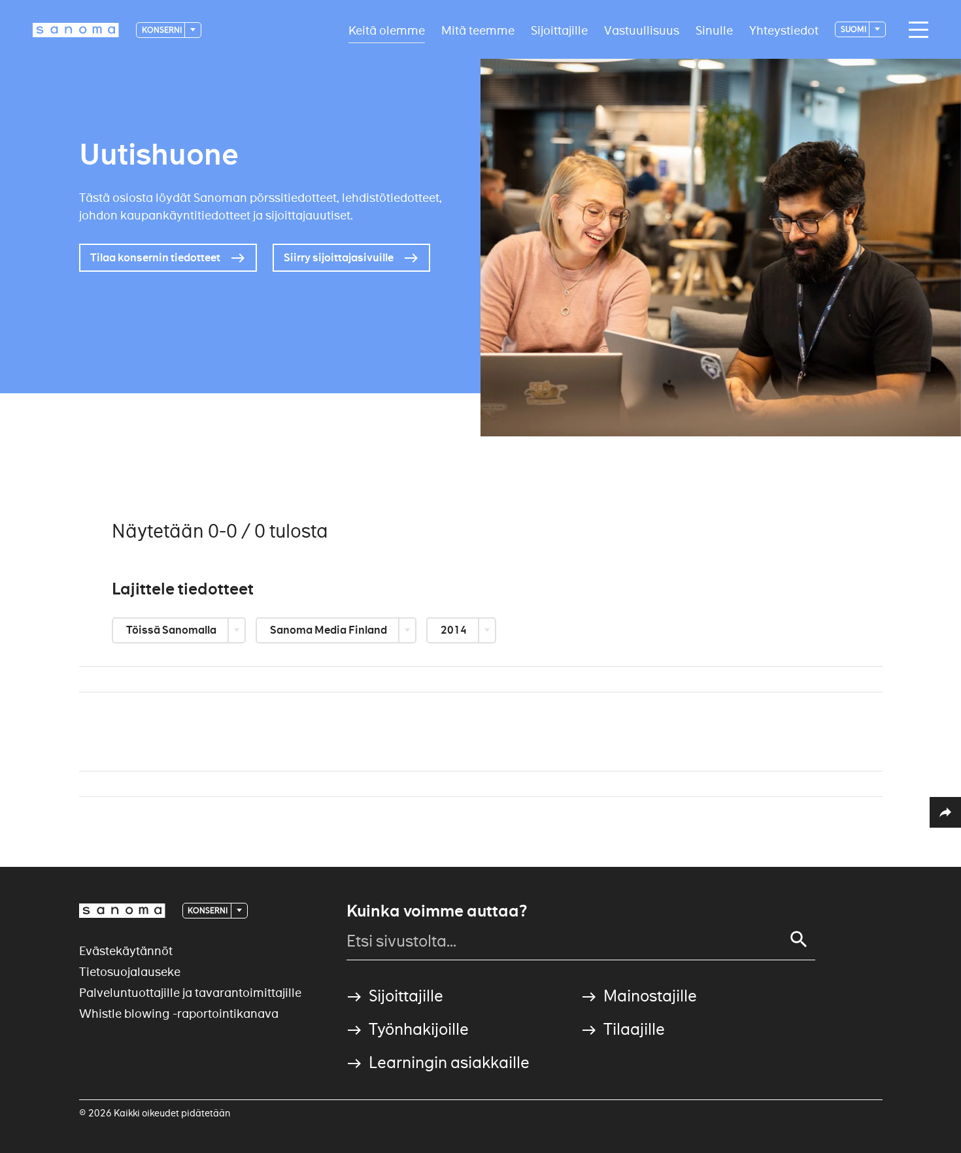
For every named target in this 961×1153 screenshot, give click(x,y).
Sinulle (714, 29)
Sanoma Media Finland (329, 630)
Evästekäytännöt (126, 950)
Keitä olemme (386, 29)
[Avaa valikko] (915, 30)
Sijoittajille (559, 29)
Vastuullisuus (641, 29)
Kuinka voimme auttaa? (436, 911)
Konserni (162, 30)
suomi (854, 29)
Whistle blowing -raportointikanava (178, 1013)
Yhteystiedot (783, 29)
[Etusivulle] (76, 30)
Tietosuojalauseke (129, 971)
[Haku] (799, 939)
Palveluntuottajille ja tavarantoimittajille (190, 992)
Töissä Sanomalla (172, 630)
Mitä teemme (477, 29)
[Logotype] (122, 910)
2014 (455, 630)
